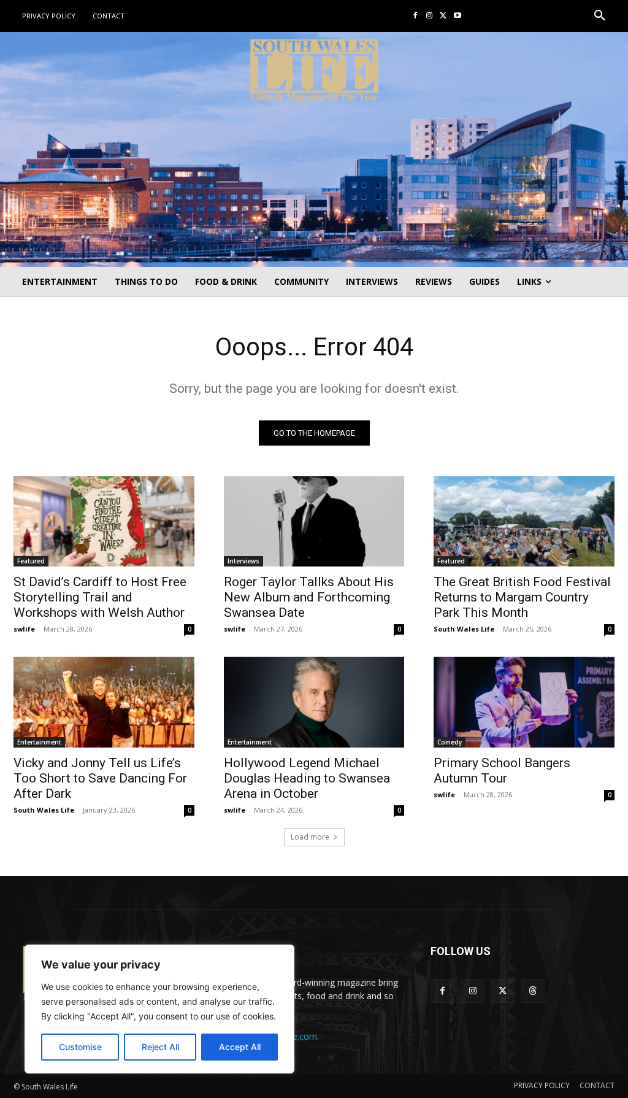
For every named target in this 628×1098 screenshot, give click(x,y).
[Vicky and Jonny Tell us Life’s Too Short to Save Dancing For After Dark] (103, 702)
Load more (310, 837)
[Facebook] (415, 16)
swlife (24, 628)
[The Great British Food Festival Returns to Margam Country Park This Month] (524, 521)
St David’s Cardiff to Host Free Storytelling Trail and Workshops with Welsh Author (99, 597)
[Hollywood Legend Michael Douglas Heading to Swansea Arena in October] (314, 702)
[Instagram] (430, 16)
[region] (159, 1009)
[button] (600, 16)
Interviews (243, 561)
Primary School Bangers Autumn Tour (502, 771)
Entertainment (39, 742)
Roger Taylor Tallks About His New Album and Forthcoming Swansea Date (309, 597)
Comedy (449, 742)
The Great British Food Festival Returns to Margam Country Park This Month (522, 597)
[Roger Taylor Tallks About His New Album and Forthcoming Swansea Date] (314, 521)
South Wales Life (464, 628)
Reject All (160, 1047)
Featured (31, 561)
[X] (443, 16)
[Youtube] (457, 16)
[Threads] (533, 991)
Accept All (240, 1047)
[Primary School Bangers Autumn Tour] (524, 702)
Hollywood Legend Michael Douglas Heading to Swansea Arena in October (307, 778)
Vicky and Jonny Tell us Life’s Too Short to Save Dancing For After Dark (100, 778)
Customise (80, 1047)
